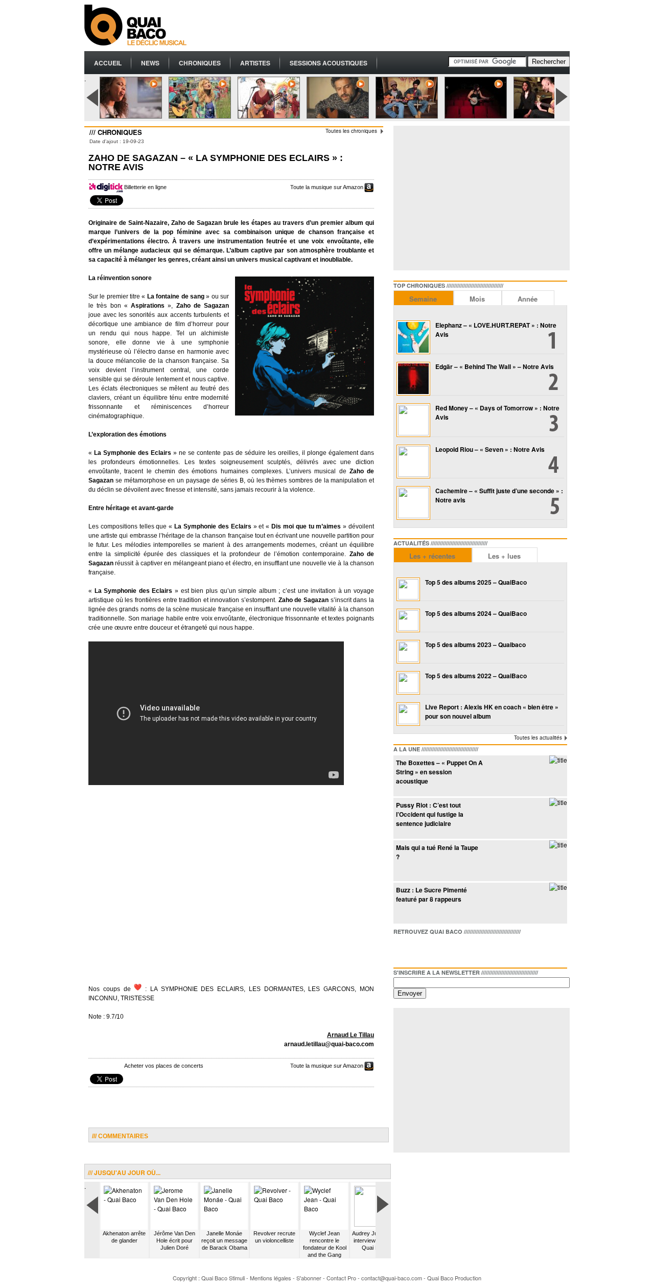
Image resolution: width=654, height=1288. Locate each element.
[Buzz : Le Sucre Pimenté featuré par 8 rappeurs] (558, 887)
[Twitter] (418, 949)
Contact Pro (341, 1278)
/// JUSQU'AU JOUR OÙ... (124, 1172)
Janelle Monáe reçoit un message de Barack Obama (224, 1240)
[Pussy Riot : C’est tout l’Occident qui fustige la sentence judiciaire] (558, 802)
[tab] (423, 297)
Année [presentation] (528, 299)
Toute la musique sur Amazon (326, 187)
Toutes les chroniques (351, 130)
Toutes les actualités (538, 737)
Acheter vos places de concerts (163, 1066)
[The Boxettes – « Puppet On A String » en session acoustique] (558, 759)
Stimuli (237, 1278)
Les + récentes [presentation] (432, 556)
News (150, 62)
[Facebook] (401, 949)
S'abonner (308, 1278)
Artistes (255, 62)
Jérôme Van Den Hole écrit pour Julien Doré (174, 1240)
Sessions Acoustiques (328, 62)
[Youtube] (450, 949)
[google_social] (434, 949)
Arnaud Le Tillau (350, 1035)
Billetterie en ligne (145, 187)
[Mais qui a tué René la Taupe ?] (558, 844)
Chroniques (200, 62)
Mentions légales (270, 1278)
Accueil (108, 62)
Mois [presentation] (477, 299)
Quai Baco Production (454, 1278)
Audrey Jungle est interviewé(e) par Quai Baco (374, 1240)
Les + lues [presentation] (504, 556)
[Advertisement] (384, 26)
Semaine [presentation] (423, 299)
